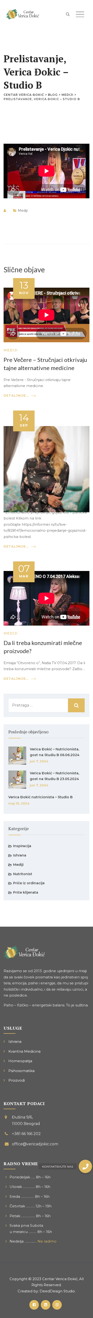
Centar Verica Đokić (60, 1279)
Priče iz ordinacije (29, 883)
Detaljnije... (16, 396)
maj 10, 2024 (18, 803)
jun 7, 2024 (39, 761)
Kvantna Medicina (24, 1051)
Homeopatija (20, 1061)
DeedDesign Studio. (58, 1291)
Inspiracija (22, 846)
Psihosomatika (21, 1070)
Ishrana (19, 855)
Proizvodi (16, 1080)
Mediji (23, 210)
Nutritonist (22, 874)
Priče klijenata (25, 892)
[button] (85, 1166)
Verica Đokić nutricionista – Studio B (40, 797)
